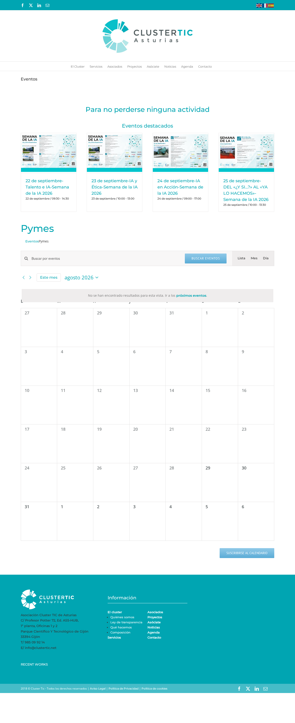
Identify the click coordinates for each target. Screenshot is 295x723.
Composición (120, 632)
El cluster (115, 612)
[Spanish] (271, 5)
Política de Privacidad (124, 688)
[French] (265, 5)
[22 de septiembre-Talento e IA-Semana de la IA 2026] (48, 153)
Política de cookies (154, 688)
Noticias (154, 627)
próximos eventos (191, 295)
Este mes (48, 277)
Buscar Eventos (206, 258)
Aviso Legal (98, 688)
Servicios (114, 637)
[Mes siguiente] (30, 277)
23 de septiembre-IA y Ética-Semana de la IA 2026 (114, 187)
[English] (259, 5)
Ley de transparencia (126, 622)
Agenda (154, 632)
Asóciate (154, 622)
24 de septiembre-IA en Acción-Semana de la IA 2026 (180, 187)
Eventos (32, 241)
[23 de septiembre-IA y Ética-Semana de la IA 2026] (114, 153)
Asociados (155, 612)
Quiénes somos (122, 617)
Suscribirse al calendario (247, 553)
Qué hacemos (121, 627)
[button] (218, 66)
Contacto (154, 637)
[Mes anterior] (23, 277)
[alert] (147, 295)
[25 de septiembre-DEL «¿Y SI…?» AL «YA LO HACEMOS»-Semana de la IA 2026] (246, 153)
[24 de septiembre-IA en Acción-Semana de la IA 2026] (180, 153)
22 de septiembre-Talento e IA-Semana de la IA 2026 (47, 187)
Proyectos (155, 617)
